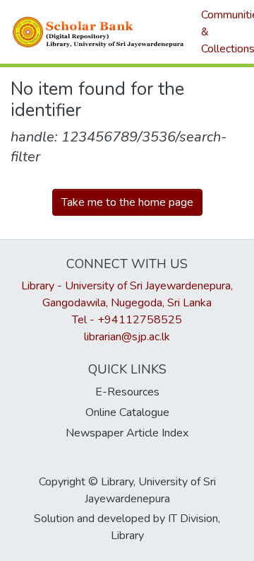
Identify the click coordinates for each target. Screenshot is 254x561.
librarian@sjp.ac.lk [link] (127, 337)
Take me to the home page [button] (127, 202)
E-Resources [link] (127, 392)
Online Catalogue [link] (127, 412)
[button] (99, 32)
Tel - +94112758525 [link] (127, 320)
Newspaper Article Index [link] (127, 433)
